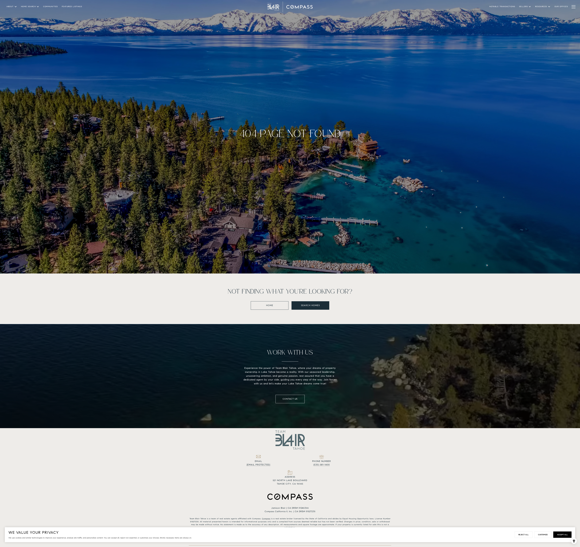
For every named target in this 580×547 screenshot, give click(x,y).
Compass (266, 518)
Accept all (562, 534)
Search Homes (310, 305)
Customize (543, 534)
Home (269, 305)
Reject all (523, 534)
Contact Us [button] (290, 399)
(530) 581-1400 (321, 464)
